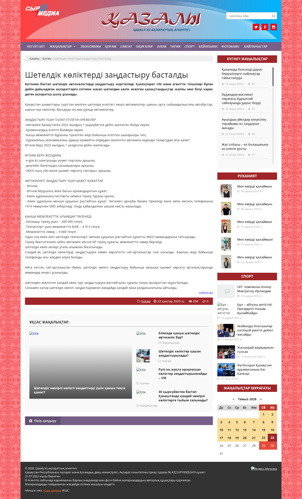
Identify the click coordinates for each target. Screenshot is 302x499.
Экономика (90, 46)
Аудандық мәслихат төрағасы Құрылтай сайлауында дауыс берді (241, 98)
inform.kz (206, 293)
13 (245, 430)
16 (272, 430)
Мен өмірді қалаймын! (255, 239)
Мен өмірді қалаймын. (255, 204)
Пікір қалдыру (44, 421)
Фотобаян (230, 46)
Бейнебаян (208, 46)
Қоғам (110, 46)
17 (221, 438)
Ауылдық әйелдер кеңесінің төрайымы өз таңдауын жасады (244, 123)
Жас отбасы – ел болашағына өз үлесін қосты (245, 146)
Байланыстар (256, 46)
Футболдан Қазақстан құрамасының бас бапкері (254, 369)
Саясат (126, 46)
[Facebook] (265, 27)
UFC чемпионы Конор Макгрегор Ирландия (254, 289)
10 (221, 430)
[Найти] (273, 15)
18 (229, 438)
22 (263, 437)
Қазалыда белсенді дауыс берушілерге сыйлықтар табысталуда (242, 73)
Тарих (175, 46)
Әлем (161, 46)
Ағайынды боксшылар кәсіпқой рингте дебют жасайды (255, 330)
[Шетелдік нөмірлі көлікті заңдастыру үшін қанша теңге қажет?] (80, 333)
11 (229, 430)
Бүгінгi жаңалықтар (247, 58)
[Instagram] (273, 27)
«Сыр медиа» (52, 490)
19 (237, 438)
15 (263, 430)
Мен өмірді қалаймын (254, 186)
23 (272, 437)
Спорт (189, 46)
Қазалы (151, 20)
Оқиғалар (144, 46)
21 (254, 438)
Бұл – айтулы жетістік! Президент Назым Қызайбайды (254, 308)
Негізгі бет (36, 46)
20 (245, 438)
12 (237, 430)
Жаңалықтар (61, 46)
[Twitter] (256, 27)
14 (254, 430)
